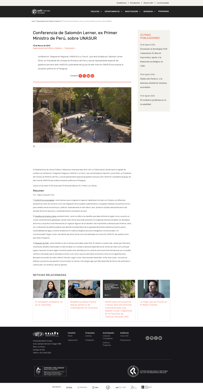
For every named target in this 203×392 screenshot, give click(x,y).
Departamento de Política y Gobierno (47, 48)
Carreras (88, 336)
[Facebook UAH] (156, 338)
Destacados (69, 48)
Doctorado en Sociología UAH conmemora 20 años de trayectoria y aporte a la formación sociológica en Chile (153, 57)
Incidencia (148, 11)
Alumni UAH (148, 3)
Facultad (95, 11)
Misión (70, 336)
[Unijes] (146, 387)
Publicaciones (125, 340)
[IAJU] (82, 387)
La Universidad (163, 3)
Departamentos (112, 11)
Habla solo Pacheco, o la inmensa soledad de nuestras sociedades (153, 83)
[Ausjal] (69, 387)
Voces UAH (124, 336)
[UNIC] (95, 387)
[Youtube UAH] (160, 338)
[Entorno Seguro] (108, 387)
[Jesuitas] (133, 387)
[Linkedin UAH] (148, 338)
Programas (163, 11)
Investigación (131, 11)
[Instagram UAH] (152, 338)
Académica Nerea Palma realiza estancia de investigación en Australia (84, 305)
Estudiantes (135, 3)
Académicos (121, 3)
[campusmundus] (121, 387)
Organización (73, 340)
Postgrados (89, 340)
